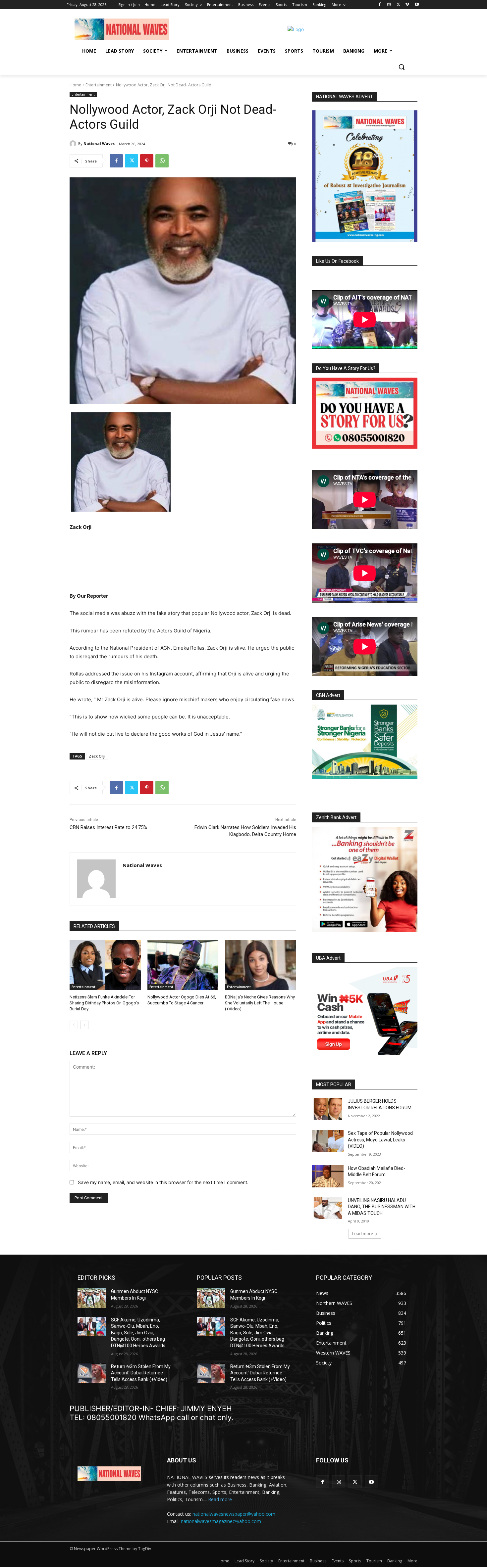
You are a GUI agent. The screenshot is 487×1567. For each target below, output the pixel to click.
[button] (401, 67)
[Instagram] (389, 5)
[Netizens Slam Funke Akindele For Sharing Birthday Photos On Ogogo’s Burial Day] (105, 965)
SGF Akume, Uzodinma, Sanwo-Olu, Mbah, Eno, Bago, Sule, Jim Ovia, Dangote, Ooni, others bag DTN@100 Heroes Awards (138, 1332)
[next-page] (84, 1025)
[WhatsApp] (162, 160)
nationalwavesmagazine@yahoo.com (221, 1521)
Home (75, 85)
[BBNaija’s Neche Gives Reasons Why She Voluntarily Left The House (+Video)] (260, 965)
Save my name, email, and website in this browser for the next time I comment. (163, 1182)
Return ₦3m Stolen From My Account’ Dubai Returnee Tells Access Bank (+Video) (141, 1373)
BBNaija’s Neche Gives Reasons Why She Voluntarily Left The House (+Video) (260, 1002)
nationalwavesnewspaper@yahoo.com (233, 1514)
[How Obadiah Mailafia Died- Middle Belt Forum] (328, 1176)
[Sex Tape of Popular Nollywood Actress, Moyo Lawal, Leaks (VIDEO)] (328, 1141)
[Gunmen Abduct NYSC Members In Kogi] (92, 1298)
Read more (220, 1499)
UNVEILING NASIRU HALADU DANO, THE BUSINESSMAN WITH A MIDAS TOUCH (381, 1207)
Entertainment (98, 85)
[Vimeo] (407, 5)
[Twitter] (398, 5)
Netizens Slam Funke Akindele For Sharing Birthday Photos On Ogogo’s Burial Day (104, 1002)
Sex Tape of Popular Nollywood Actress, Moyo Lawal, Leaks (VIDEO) (380, 1139)
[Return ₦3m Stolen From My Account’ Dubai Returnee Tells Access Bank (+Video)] (92, 1373)
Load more (362, 1233)
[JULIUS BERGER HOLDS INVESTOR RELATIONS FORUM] (328, 1109)
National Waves (99, 143)
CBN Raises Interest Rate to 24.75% (108, 827)
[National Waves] (74, 143)
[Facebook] (380, 5)
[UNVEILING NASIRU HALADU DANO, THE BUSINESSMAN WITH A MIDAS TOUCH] (328, 1208)
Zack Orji (97, 756)
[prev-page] (74, 1025)
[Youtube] (416, 5)
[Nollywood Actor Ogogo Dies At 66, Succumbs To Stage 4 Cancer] (183, 965)
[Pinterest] (146, 160)
